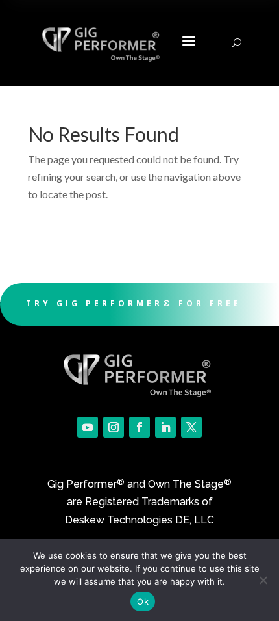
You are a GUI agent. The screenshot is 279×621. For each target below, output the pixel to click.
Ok (143, 601)
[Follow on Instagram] (113, 427)
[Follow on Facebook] (139, 427)
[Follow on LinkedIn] (165, 427)
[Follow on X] (191, 427)
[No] (262, 580)
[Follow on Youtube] (87, 427)
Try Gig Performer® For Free (133, 303)
